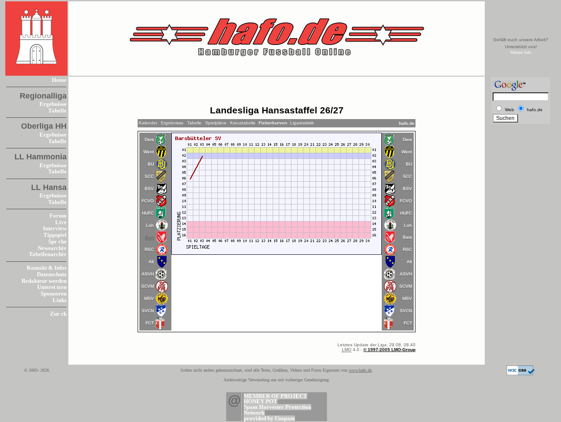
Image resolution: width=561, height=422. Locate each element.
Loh (150, 225)
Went (148, 151)
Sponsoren (54, 294)
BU (151, 164)
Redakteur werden (44, 281)
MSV (149, 298)
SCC (149, 176)
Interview (55, 228)
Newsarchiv (52, 248)
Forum (58, 216)
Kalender (148, 122)
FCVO (148, 200)
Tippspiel (55, 235)
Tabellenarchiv (48, 254)
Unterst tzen (52, 287)
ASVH (148, 273)
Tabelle (57, 111)
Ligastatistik (302, 122)
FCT (150, 322)
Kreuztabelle (243, 122)
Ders (149, 139)
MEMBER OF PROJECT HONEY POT (275, 399)
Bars (407, 237)
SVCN (148, 310)
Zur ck (58, 314)
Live (61, 222)
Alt (151, 261)
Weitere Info (520, 52)
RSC (149, 249)
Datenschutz (52, 274)
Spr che (57, 242)
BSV (149, 188)
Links (60, 300)
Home (59, 80)
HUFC (148, 213)
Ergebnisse (53, 104)
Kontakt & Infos (47, 268)
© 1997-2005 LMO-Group (389, 349)
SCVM (147, 286)
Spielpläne (216, 122)
